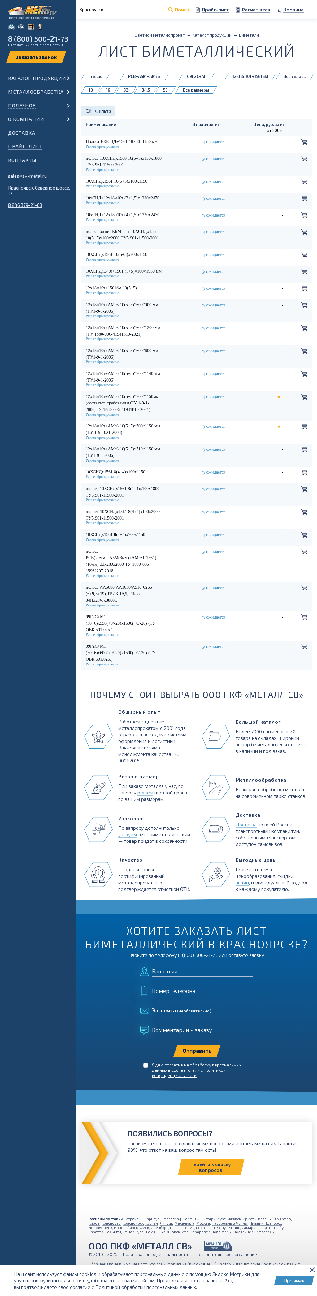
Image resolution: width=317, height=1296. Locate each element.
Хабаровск (200, 1232)
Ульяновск (170, 1232)
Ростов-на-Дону (211, 1227)
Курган (151, 1223)
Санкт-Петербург (272, 1227)
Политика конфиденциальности (155, 1254)
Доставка (21, 133)
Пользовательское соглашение (225, 1254)
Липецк (166, 1223)
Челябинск (243, 1232)
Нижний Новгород (266, 1223)
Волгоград (171, 1219)
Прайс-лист (25, 146)
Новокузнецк (100, 1227)
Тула (140, 1232)
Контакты (22, 160)
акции (242, 882)
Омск (144, 1227)
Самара (248, 1227)
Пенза (175, 1227)
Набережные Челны (230, 1223)
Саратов (96, 1232)
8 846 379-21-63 (25, 205)
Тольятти (113, 1232)
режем (145, 792)
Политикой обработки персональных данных (145, 1287)
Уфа (185, 1232)
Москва (203, 1223)
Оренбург (159, 1227)
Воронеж (191, 1219)
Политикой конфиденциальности (189, 1072)
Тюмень (152, 1232)
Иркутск (249, 1219)
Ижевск (234, 1219)
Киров (94, 1223)
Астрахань (133, 1219)
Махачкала (184, 1223)
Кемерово (281, 1219)
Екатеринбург (213, 1219)
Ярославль (264, 1232)
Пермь (188, 1227)
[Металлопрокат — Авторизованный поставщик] (218, 1246)
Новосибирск (126, 1227)
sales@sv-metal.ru (27, 176)
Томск (128, 1232)
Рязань (234, 1227)
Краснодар (111, 1223)
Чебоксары (221, 1232)
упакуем (127, 834)
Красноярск (133, 1223)
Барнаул (151, 1219)
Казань (264, 1219)
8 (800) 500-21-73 (38, 38)
